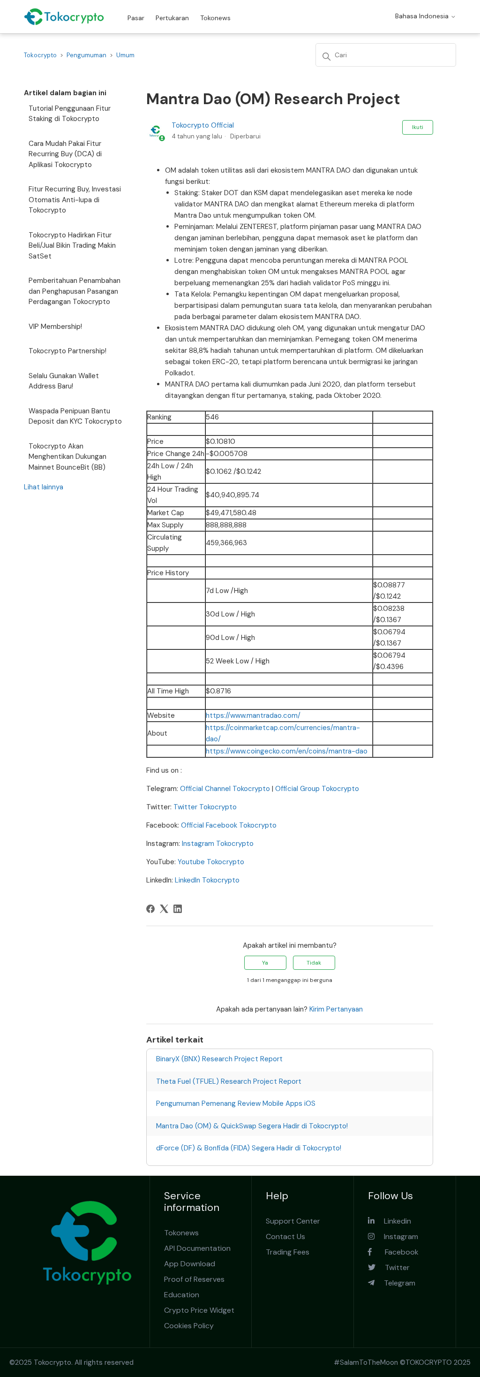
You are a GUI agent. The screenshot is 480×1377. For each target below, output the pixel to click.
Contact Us (285, 1236)
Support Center (293, 1221)
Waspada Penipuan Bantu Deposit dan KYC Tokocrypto (75, 416)
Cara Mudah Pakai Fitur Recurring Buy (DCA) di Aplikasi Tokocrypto (65, 154)
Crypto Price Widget (199, 1310)
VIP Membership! (55, 326)
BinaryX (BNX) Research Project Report (219, 1059)
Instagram (396, 1236)
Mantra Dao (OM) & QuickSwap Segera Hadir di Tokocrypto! (252, 1126)
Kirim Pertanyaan (336, 1009)
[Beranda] (64, 16)
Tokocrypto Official (203, 125)
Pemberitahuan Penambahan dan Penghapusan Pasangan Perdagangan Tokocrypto (74, 291)
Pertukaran (172, 18)
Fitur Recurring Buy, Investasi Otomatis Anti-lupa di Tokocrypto (75, 199)
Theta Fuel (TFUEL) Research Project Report (228, 1081)
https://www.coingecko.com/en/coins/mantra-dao (287, 751)
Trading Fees (287, 1252)
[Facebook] (150, 909)
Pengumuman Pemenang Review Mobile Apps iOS (235, 1103)
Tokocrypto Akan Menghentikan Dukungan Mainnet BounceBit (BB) (67, 456)
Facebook (395, 1252)
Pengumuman (86, 55)
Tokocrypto (40, 55)
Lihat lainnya (43, 487)
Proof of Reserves (194, 1279)
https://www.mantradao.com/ (253, 715)
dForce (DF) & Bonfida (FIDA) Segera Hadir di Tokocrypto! (248, 1148)
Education (181, 1295)
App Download (189, 1264)
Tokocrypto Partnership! (67, 351)
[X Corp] (164, 909)
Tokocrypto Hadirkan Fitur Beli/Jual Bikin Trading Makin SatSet (72, 245)
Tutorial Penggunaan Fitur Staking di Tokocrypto (70, 114)
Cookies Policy (189, 1326)
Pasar (136, 18)
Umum (125, 55)
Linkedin (393, 1221)
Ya (265, 962)
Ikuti (417, 127)
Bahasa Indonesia (422, 16)
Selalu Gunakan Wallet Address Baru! (64, 381)
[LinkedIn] (177, 909)
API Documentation (197, 1248)
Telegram (395, 1283)
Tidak (314, 962)
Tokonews (215, 18)
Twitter (392, 1267)
